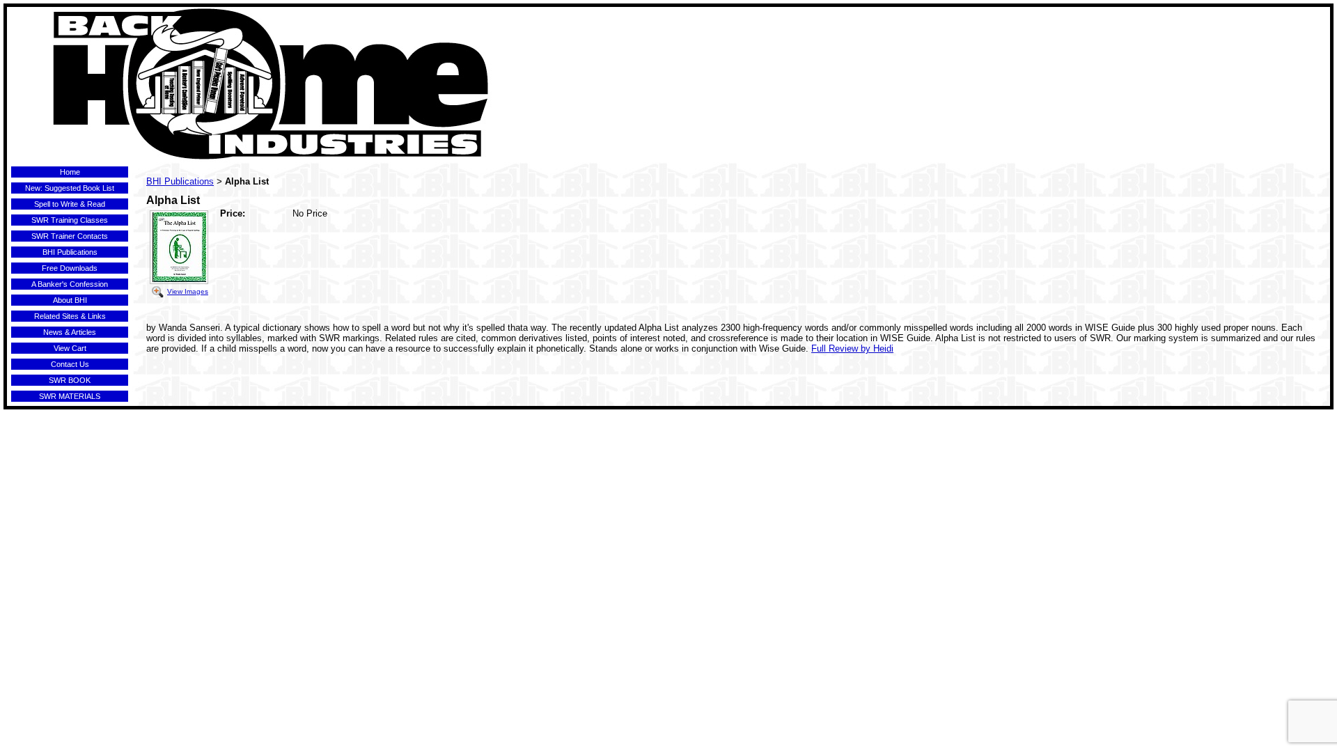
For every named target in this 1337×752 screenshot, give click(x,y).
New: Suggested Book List (69, 188)
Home (70, 172)
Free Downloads (69, 268)
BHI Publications (69, 252)
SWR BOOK (70, 380)
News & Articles (69, 332)
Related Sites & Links (70, 316)
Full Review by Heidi (852, 348)
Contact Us (70, 364)
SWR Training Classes (69, 220)
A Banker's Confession (69, 284)
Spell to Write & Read (69, 204)
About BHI (70, 300)
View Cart (70, 348)
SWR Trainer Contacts (69, 236)
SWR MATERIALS (69, 396)
